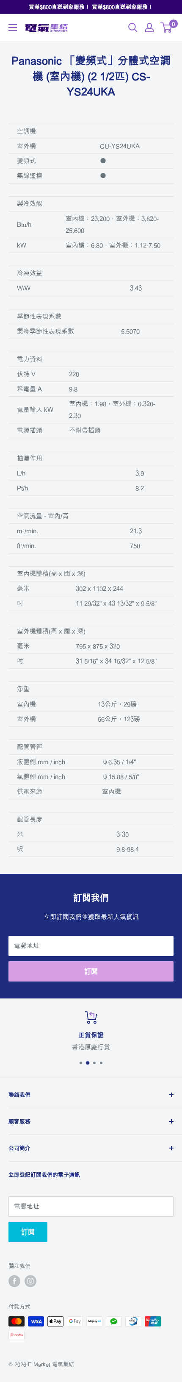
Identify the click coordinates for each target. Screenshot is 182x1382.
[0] (166, 27)
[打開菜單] (12, 27)
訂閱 (91, 971)
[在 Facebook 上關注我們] (14, 1281)
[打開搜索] (133, 27)
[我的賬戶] (149, 27)
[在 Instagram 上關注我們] (30, 1281)
